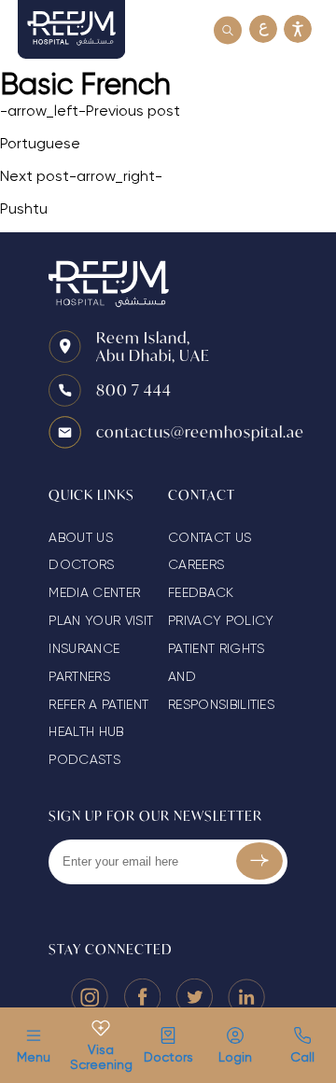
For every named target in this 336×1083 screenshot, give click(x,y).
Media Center (94, 592)
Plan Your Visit (101, 620)
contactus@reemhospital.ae (200, 431)
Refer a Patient (98, 704)
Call (302, 1056)
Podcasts (84, 759)
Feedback (201, 592)
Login (235, 1056)
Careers (196, 564)
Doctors (168, 1056)
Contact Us (209, 537)
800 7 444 (134, 389)
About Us (81, 537)
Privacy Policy (220, 620)
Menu (33, 1056)
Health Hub (86, 731)
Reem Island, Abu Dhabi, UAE (153, 346)
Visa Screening (100, 1057)
